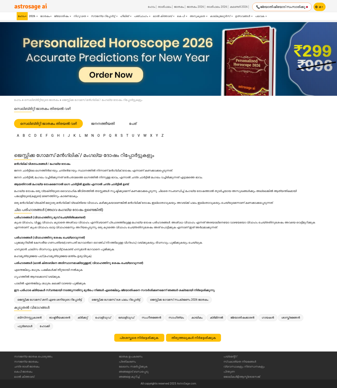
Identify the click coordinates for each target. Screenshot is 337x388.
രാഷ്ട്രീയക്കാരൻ (59, 317)
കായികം (197, 317)
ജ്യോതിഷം (61, 16)
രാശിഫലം (164, 6)
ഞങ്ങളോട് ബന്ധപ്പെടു (133, 371)
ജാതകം (179, 6)
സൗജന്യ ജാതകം (26, 361)
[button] (25, 59)
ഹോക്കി (45, 326)
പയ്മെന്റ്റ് (230, 356)
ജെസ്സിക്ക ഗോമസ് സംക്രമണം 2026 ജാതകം (179, 299)
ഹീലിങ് (125, 16)
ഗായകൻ (268, 317)
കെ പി (181, 16)
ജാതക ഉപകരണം (131, 356)
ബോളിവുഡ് (126, 317)
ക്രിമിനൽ (216, 317)
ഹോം (151, 6)
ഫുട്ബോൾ (24, 326)
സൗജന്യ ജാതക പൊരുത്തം (33, 356)
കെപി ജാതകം (23, 371)
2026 (32, 16)
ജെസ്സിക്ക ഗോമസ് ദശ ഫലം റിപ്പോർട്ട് (116, 299)
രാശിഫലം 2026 (217, 6)
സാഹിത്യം (176, 317)
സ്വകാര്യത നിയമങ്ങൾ (239, 361)
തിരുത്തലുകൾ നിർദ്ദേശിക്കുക (193, 338)
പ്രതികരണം (127, 361)
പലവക (260, 16)
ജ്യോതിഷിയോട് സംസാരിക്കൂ (281, 7)
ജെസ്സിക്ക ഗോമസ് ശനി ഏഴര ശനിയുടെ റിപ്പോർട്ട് (49, 299)
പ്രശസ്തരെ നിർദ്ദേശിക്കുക (139, 338)
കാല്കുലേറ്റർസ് (220, 16)
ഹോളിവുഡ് (103, 317)
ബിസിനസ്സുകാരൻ (29, 317)
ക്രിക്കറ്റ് (83, 317)
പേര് (132, 123)
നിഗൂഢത (80, 16)
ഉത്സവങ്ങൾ (243, 16)
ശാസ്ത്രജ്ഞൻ (290, 317)
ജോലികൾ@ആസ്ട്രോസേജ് (241, 376)
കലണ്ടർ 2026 (239, 6)
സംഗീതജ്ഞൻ (151, 317)
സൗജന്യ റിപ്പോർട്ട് (103, 16)
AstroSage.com (186, 383)
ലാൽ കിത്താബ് (163, 16)
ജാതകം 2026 (195, 6)
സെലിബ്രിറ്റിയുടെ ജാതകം (41, 100)
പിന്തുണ (229, 371)
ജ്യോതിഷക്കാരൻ (242, 317)
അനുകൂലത (198, 16)
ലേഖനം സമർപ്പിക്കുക (133, 366)
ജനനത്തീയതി (103, 123)
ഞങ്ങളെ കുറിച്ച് (129, 376)
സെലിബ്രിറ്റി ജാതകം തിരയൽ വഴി (48, 123)
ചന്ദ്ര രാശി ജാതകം (26, 366)
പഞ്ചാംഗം (141, 16)
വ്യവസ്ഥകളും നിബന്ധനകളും (244, 366)
